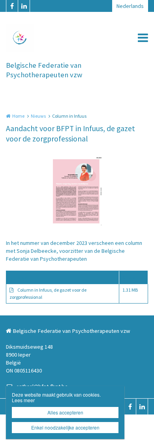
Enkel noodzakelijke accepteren (65, 427)
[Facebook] (12, 6)
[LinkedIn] (24, 6)
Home (18, 116)
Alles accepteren (65, 412)
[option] (77, 191)
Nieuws (38, 116)
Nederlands (130, 6)
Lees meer (23, 400)
